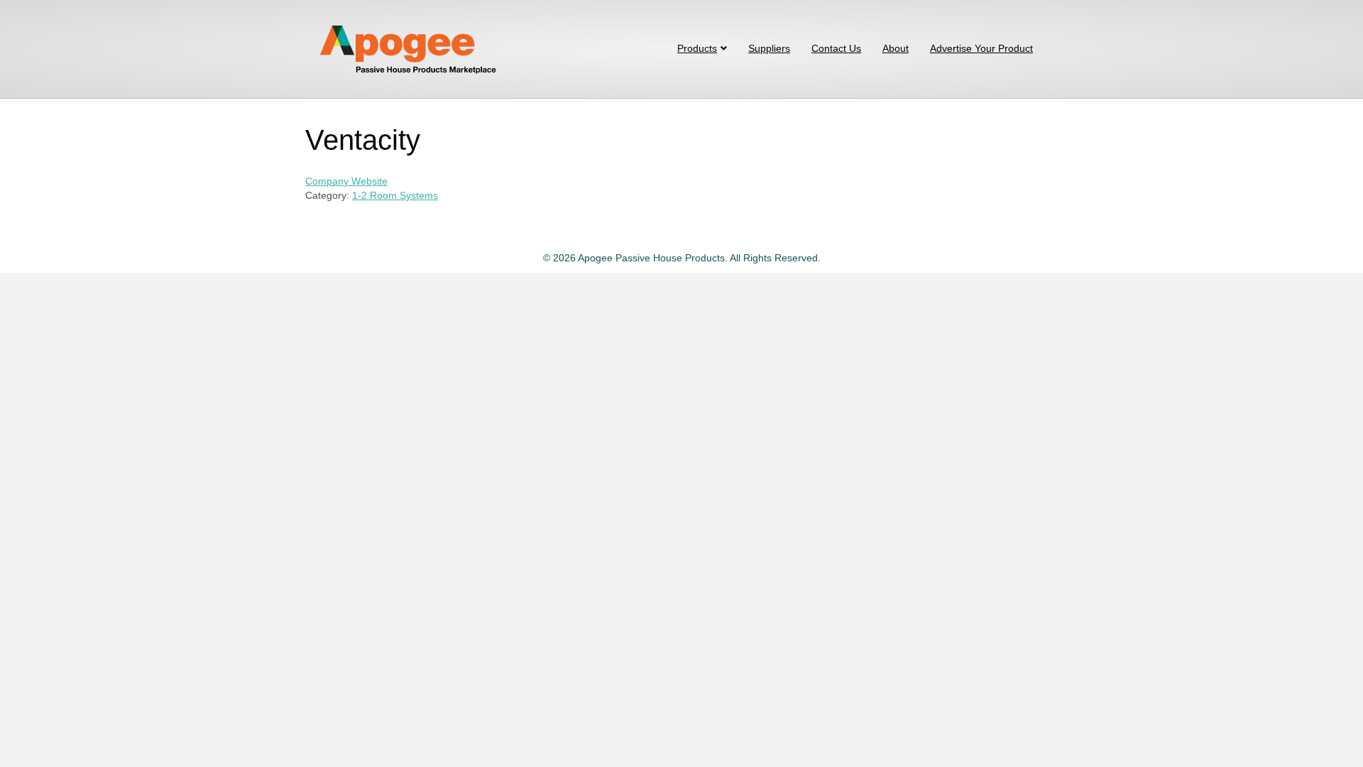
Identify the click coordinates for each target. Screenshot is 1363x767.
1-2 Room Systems (395, 195)
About (895, 48)
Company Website (346, 181)
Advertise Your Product (981, 48)
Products (697, 48)
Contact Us (836, 48)
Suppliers (769, 48)
